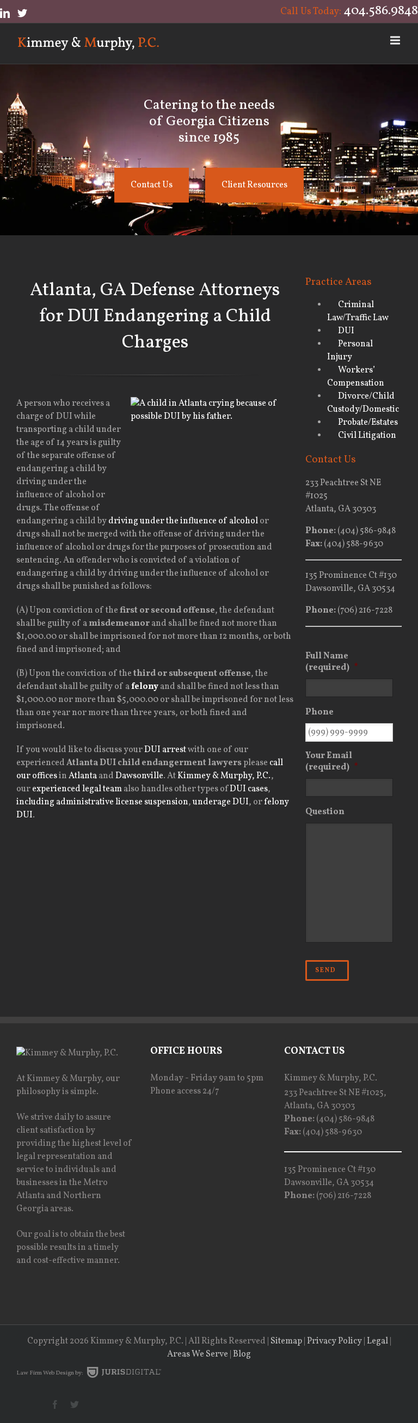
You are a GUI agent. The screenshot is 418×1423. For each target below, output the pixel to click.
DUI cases (249, 789)
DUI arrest (165, 750)
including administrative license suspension (102, 802)
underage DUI (221, 802)
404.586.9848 (380, 11)
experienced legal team (77, 789)
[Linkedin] (5, 13)
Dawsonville (139, 776)
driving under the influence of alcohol (183, 521)
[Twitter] (22, 13)
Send (325, 970)
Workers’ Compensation (355, 376)
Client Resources (254, 185)
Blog (242, 1354)
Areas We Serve (197, 1354)
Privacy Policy (334, 1341)
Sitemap (286, 1341)
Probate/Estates (368, 423)
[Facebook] (55, 1404)
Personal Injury (350, 350)
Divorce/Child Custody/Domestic (363, 403)
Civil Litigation (367, 436)
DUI (346, 331)
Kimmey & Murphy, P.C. (224, 776)
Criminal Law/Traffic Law (358, 311)
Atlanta (83, 776)
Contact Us (152, 185)
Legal (377, 1341)
